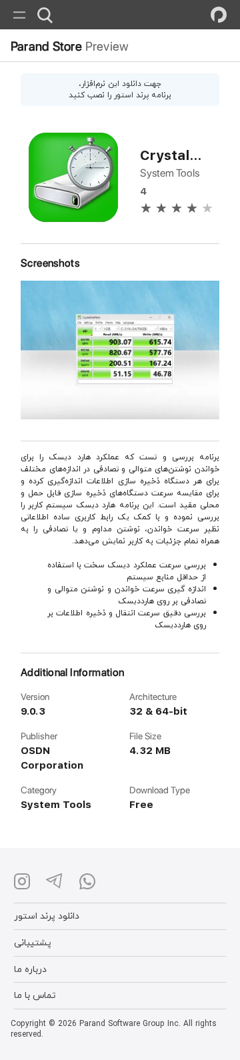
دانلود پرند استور (46, 915)
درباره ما (30, 969)
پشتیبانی (32, 942)
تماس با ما (35, 995)
